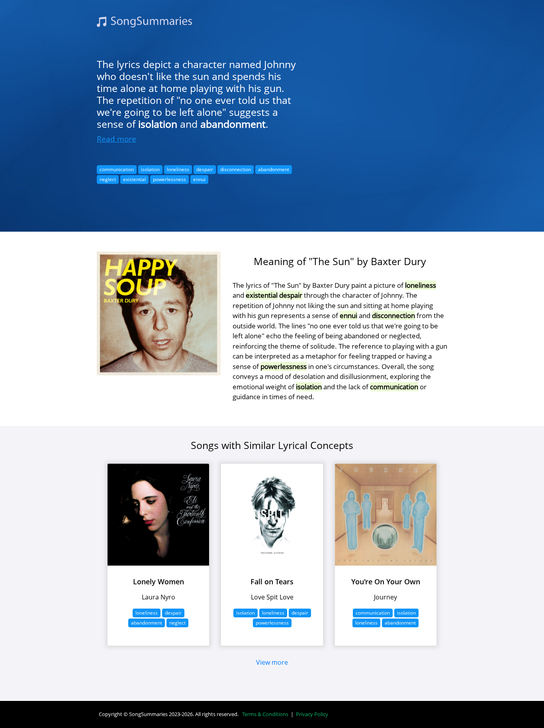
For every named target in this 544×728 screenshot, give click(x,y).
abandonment (233, 124)
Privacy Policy (312, 714)
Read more (116, 138)
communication (117, 169)
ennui (199, 179)
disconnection (235, 169)
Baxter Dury (398, 261)
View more (272, 662)
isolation (157, 124)
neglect (108, 179)
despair (204, 169)
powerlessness (169, 179)
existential (134, 179)
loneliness (178, 169)
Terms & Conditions (265, 714)
